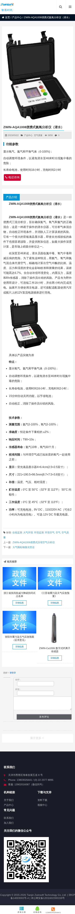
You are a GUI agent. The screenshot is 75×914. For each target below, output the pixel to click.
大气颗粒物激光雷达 (24, 547)
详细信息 (19, 603)
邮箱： (18, 689)
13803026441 (53, 912)
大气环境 (28, 532)
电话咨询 (14, 177)
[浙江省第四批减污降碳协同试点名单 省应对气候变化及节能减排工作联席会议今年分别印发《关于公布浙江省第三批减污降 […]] (19, 578)
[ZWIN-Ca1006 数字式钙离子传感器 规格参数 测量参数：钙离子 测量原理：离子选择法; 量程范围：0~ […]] (55, 628)
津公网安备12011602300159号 (48, 898)
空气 (58, 532)
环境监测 (39, 532)
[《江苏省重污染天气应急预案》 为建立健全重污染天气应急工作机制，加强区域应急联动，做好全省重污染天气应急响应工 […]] (55, 578)
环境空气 (50, 532)
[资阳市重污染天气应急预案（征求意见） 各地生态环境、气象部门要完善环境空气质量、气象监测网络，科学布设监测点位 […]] (19, 622)
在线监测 (17, 532)
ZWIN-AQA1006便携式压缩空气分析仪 (34, 542)
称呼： (18, 680)
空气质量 (38, 135)
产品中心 (17, 17)
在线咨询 (37, 912)
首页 (7, 17)
